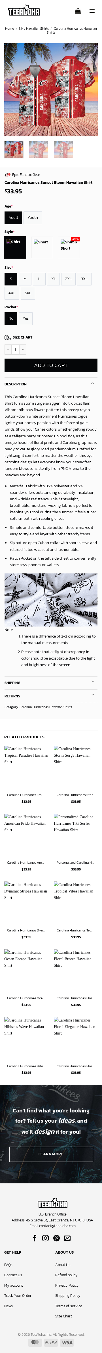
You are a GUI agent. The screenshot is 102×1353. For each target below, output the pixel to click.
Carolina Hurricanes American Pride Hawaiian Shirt (26, 863)
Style (10, 231)
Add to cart (51, 365)
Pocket (11, 307)
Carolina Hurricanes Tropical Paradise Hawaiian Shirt (26, 795)
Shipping (12, 683)
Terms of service (68, 1306)
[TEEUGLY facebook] (34, 1238)
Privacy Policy (67, 1285)
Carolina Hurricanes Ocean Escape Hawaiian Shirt (26, 998)
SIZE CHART (22, 337)
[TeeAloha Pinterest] (56, 1238)
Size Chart (63, 1316)
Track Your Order (17, 1295)
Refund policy (66, 1275)
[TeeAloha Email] (67, 1238)
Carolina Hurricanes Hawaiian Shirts (72, 30)
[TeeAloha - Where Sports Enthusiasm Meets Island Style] (24, 10)
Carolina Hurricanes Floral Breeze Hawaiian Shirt (76, 998)
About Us (62, 1264)
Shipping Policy (67, 1295)
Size (9, 267)
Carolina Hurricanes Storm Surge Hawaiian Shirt (76, 795)
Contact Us (13, 1275)
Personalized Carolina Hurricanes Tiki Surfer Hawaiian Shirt (76, 863)
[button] (78, 9)
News (8, 1306)
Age (9, 206)
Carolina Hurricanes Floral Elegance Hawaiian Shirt (76, 1066)
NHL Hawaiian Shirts (34, 28)
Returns (12, 696)
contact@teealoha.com (57, 1225)
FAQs (8, 1264)
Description (16, 384)
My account (13, 1285)
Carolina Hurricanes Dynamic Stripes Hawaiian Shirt (26, 930)
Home (9, 28)
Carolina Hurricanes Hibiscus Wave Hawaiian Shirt (26, 1066)
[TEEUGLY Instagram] (45, 1238)
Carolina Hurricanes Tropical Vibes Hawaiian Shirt (76, 930)
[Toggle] (92, 382)
